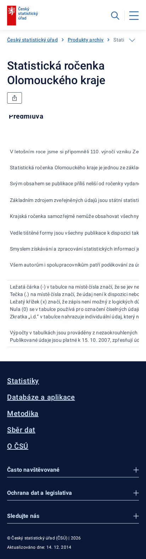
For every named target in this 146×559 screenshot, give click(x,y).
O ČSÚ (17, 446)
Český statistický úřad (32, 40)
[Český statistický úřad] (22, 16)
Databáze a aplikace (41, 397)
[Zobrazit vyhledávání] (115, 16)
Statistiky (23, 381)
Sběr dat (21, 430)
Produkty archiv (86, 40)
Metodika (23, 413)
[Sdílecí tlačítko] (14, 98)
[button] (73, 470)
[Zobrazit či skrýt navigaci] (132, 40)
